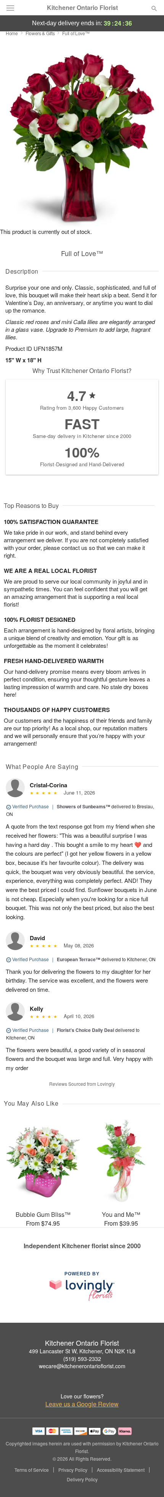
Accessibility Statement (121, 1470)
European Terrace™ (78, 959)
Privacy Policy (72, 1470)
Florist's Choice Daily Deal (85, 1030)
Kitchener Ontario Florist (82, 8)
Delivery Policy (82, 1479)
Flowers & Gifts (40, 33)
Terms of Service (31, 1470)
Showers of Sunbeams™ (83, 806)
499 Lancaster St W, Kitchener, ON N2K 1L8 (82, 1351)
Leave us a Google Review (82, 1404)
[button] (147, 1479)
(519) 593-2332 (82, 1358)
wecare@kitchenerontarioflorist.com (82, 1366)
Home (12, 33)
